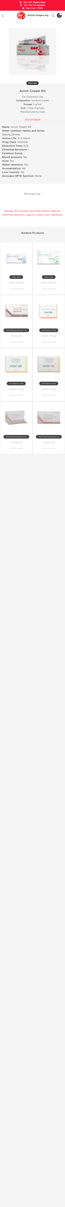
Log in (29, 214)
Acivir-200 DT (16, 282)
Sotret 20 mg (16, 389)
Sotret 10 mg (49, 389)
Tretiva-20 (16, 336)
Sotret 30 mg (48, 336)
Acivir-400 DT (49, 282)
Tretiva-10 (16, 442)
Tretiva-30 (49, 442)
